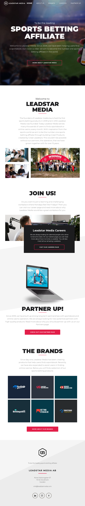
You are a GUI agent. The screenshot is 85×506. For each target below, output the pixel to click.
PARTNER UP (76, 3)
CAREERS (63, 3)
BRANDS (51, 3)
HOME (29, 3)
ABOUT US (40, 3)
